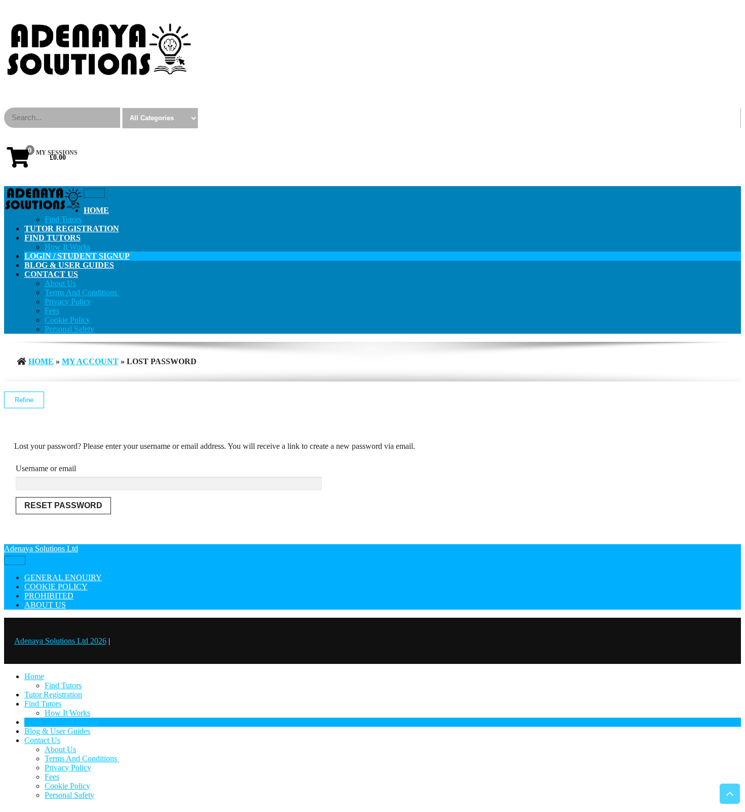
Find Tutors (63, 219)
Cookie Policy (67, 319)
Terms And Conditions (82, 292)
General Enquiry (63, 577)
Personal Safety (69, 329)
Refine (24, 400)
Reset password (63, 505)
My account (90, 361)
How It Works (67, 246)
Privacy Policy (68, 301)
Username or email (46, 468)
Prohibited (48, 595)
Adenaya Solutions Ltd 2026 (60, 641)
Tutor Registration (71, 228)
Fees (52, 310)
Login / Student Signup (77, 256)
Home (96, 210)
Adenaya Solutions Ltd (41, 548)
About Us (60, 283)
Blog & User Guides (69, 265)
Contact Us (51, 274)
